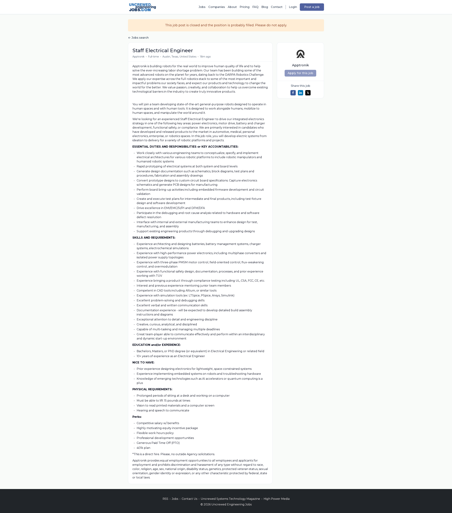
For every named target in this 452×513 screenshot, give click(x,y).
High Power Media (277, 498)
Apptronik (138, 56)
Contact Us (189, 498)
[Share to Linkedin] (300, 92)
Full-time (153, 56)
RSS (165, 498)
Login (293, 7)
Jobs (202, 7)
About (232, 7)
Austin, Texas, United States (179, 56)
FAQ (255, 7)
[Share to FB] (293, 92)
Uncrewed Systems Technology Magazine (230, 498)
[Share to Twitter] (308, 92)
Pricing (244, 7)
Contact (276, 7)
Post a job (312, 7)
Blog (264, 7)
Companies (216, 7)
